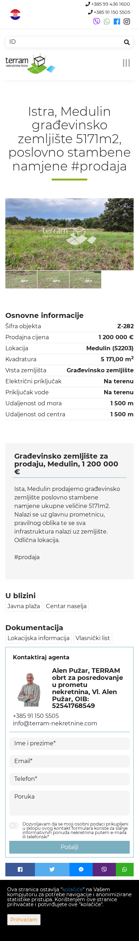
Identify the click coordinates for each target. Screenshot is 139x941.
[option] (21, 279)
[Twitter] (52, 869)
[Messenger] (81, 869)
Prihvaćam (23, 919)
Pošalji (69, 847)
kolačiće (72, 889)
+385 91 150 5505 (111, 12)
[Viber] (104, 869)
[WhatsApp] (125, 869)
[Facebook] (20, 869)
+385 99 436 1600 (110, 4)
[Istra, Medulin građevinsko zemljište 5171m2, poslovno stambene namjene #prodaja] (69, 234)
